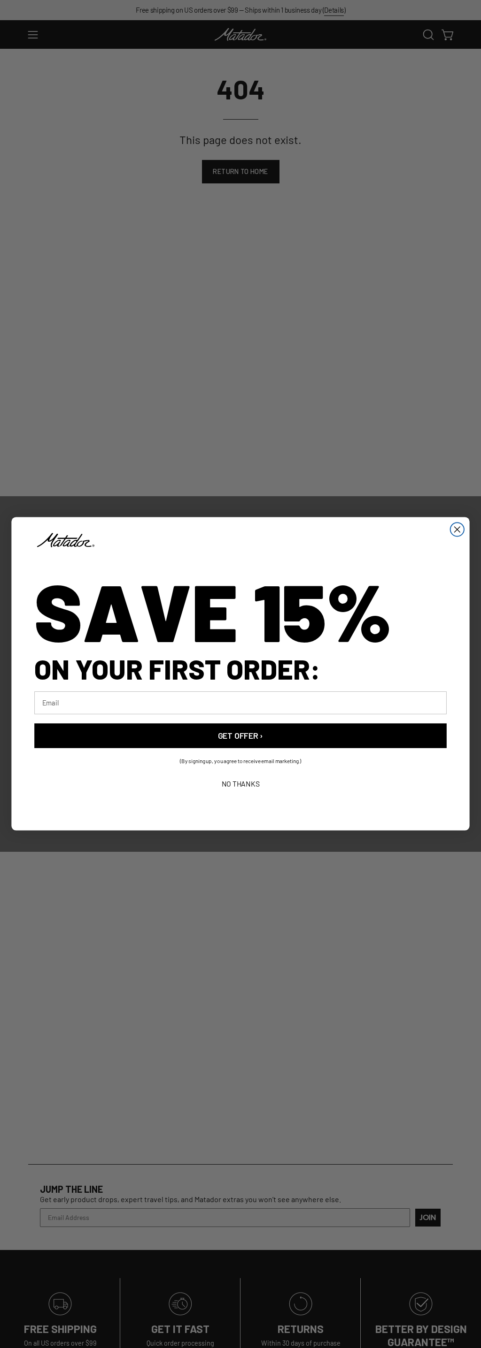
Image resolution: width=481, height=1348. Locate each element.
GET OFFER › (241, 736)
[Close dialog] (457, 529)
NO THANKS (241, 784)
